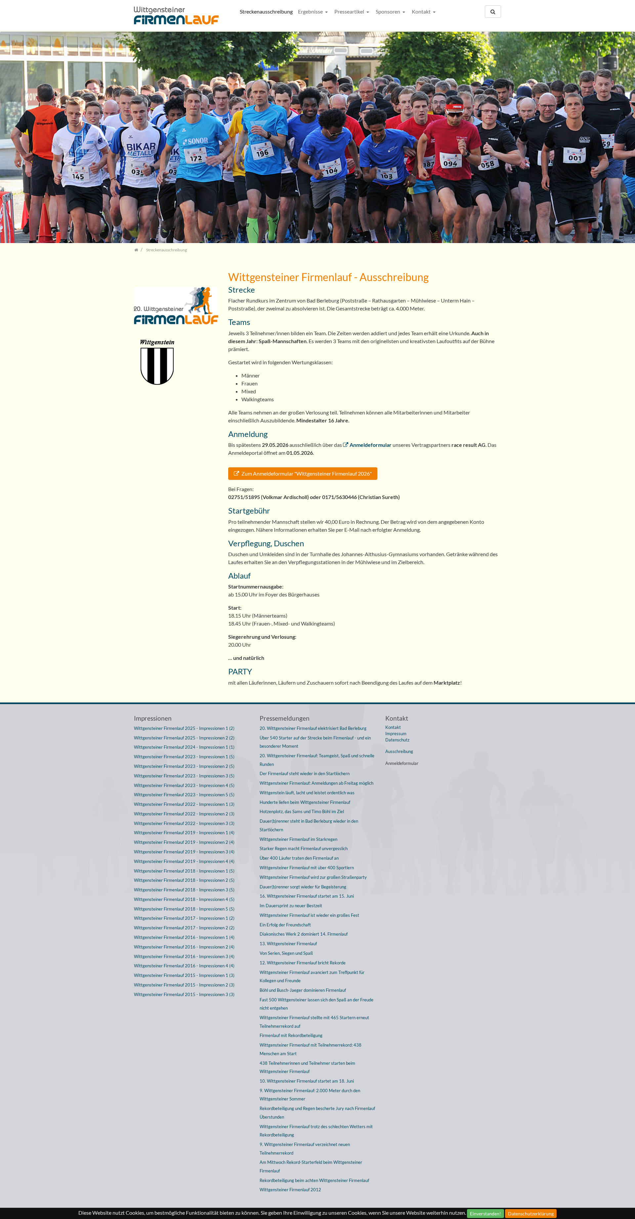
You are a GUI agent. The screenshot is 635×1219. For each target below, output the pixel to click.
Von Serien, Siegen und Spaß (286, 953)
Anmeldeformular (371, 445)
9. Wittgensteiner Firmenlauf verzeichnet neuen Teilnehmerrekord (305, 1149)
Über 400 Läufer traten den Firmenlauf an (299, 858)
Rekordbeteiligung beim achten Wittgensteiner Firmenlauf (314, 1180)
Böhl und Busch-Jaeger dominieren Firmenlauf (303, 990)
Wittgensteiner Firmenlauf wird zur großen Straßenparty (313, 877)
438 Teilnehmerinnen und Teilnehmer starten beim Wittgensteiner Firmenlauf (307, 1067)
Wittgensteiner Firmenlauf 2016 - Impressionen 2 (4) (184, 947)
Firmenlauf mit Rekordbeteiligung (291, 1035)
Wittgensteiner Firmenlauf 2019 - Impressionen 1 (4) (184, 832)
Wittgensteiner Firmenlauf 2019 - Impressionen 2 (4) (184, 842)
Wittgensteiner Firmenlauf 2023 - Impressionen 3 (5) (184, 775)
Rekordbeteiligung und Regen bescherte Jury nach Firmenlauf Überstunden (317, 1113)
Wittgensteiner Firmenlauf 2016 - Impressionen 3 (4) (184, 956)
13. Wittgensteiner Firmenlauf (288, 943)
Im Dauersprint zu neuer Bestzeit (291, 905)
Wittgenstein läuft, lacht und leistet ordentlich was (307, 792)
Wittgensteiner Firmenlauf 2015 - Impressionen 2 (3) (184, 984)
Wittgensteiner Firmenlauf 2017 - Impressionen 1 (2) (184, 918)
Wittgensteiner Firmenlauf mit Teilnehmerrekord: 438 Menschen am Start (310, 1049)
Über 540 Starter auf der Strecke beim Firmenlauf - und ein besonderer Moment (315, 742)
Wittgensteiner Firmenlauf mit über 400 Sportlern (307, 867)
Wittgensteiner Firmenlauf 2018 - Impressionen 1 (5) (184, 871)
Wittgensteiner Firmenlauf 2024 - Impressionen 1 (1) (184, 747)
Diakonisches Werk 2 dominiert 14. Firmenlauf (304, 934)
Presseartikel (349, 11)
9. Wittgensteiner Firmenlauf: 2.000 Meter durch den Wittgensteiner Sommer (310, 1095)
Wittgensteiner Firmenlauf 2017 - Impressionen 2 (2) (184, 927)
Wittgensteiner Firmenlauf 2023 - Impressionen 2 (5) (184, 766)
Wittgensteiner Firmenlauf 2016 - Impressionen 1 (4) (184, 937)
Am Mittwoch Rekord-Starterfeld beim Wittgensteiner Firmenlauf (311, 1166)
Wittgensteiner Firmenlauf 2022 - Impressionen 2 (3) (184, 813)
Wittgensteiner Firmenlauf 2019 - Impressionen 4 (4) (184, 861)
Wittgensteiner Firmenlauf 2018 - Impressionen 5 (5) (184, 909)
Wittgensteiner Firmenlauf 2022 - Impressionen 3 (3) (184, 823)
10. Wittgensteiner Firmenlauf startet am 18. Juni (307, 1081)
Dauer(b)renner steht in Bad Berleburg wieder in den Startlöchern (309, 825)
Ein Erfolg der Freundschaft (285, 924)
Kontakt (422, 11)
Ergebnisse (311, 11)
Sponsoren (388, 11)
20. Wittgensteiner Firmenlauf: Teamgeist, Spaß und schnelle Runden (317, 760)
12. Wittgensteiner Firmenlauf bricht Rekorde (303, 962)
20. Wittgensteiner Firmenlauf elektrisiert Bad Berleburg (313, 728)
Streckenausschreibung (266, 11)
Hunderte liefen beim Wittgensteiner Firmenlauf (305, 802)
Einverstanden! (485, 1213)
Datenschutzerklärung (531, 1213)
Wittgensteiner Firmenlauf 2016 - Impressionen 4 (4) (184, 965)
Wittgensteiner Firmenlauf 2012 (290, 1189)
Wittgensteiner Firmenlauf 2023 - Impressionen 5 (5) (184, 794)
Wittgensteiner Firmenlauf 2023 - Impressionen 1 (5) (184, 756)
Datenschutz (397, 739)
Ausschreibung (399, 751)
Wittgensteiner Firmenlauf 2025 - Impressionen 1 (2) (184, 728)
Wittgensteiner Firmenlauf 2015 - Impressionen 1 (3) (184, 975)
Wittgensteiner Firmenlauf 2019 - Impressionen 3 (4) (184, 851)
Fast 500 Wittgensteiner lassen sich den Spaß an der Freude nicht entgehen (316, 1004)
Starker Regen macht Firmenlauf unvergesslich (304, 848)
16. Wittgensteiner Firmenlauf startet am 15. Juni (307, 896)
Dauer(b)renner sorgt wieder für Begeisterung (303, 886)
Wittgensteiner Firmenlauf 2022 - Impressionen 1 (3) (184, 804)
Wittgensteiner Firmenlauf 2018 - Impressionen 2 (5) (184, 880)
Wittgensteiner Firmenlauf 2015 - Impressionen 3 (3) (184, 994)
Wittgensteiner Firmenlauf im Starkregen (298, 839)
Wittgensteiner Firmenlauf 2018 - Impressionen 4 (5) (184, 899)
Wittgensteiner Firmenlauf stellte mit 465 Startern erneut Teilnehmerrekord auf (314, 1022)
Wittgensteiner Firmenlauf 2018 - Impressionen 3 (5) (184, 889)
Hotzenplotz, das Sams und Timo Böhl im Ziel (302, 811)
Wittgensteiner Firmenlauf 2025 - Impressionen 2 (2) (184, 737)
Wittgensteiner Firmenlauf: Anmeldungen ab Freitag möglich (316, 783)
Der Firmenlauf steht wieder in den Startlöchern (305, 773)
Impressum (395, 733)
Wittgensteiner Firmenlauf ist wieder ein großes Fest (309, 915)
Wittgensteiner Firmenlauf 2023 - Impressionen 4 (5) (184, 785)
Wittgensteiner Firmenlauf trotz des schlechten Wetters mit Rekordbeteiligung (316, 1131)
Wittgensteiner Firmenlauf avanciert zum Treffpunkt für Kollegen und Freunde (312, 977)
